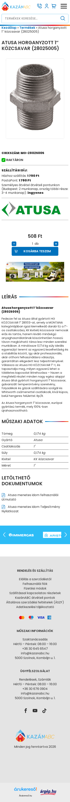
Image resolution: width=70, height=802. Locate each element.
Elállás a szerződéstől (35, 579)
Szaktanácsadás (35, 639)
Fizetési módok (35, 588)
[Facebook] (25, 711)
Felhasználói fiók (35, 584)
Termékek (27, 27)
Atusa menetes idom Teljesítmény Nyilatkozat (31, 509)
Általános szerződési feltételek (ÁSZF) (35, 602)
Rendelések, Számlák (35, 679)
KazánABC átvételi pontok (35, 597)
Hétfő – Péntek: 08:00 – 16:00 (35, 644)
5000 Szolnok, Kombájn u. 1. (35, 658)
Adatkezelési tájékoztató (35, 607)
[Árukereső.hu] (35, 753)
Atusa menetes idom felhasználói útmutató (30, 497)
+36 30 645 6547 (35, 648)
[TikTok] (44, 711)
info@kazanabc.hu (35, 653)
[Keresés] (62, 18)
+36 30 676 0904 (35, 689)
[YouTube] (35, 711)
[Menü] (63, 6)
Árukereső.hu (25, 795)
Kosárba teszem (37, 251)
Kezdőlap (9, 27)
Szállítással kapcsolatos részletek (35, 593)
